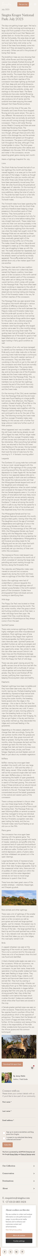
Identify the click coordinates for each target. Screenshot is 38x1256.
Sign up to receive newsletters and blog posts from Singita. (20, 1133)
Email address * (8, 1120)
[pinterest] (23, 1251)
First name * (6, 1102)
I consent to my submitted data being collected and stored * (19, 1138)
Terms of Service (26, 1154)
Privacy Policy (14, 1154)
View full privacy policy (14, 1230)
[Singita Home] (9, 4)
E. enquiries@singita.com (16, 1198)
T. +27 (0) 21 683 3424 (14, 1202)
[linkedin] (17, 1251)
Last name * (6, 1111)
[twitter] (11, 1251)
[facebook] (5, 1251)
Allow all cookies (19, 1235)
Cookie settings (19, 1241)
